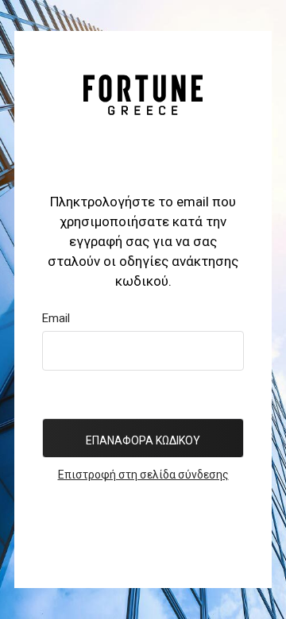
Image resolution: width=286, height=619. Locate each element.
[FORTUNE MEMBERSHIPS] (143, 94)
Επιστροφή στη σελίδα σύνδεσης (143, 474)
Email (56, 318)
